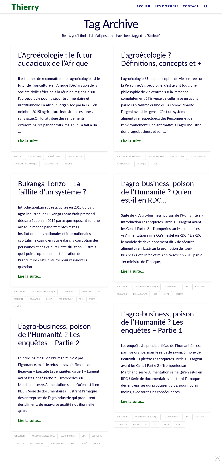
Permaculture (124, 164)
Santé (92, 299)
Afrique (17, 157)
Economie (18, 299)
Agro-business (68, 292)
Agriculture (19, 292)
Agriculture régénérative (129, 157)
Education (35, 299)
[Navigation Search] (206, 6)
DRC (100, 292)
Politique (141, 164)
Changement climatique (25, 164)
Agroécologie (54, 157)
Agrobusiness (34, 157)
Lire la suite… (29, 141)
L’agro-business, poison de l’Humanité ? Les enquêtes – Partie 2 (54, 335)
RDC (81, 299)
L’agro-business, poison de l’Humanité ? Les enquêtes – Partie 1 (157, 323)
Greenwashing (37, 443)
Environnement (51, 164)
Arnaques (87, 292)
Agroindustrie (75, 157)
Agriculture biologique (43, 292)
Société (68, 164)
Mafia (49, 299)
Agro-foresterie (156, 157)
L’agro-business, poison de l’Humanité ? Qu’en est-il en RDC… (157, 192)
